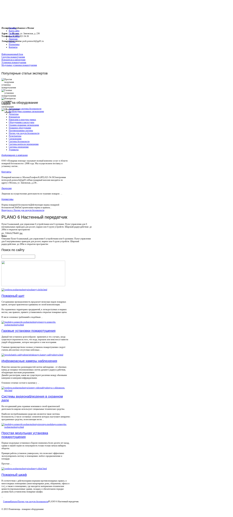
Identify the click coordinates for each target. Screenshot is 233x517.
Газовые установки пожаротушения (28, 331)
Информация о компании (14, 155)
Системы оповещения (19, 147)
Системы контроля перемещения (24, 144)
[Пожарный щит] (24, 289)
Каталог (14, 501)
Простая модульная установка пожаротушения (24, 435)
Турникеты (14, 149)
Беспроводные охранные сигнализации (26, 111)
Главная (6, 501)
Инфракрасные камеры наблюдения (29, 361)
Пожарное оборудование (20, 128)
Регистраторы (15, 136)
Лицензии (6, 188)
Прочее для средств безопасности (24, 133)
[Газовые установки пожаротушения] (35, 324)
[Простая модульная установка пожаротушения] (35, 427)
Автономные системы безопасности (25, 108)
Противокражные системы (21, 130)
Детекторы (14, 114)
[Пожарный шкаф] (24, 468)
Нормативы (7, 199)
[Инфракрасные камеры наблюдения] (32, 355)
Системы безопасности (19, 141)
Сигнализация (15, 138)
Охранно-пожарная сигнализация (24, 125)
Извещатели (14, 117)
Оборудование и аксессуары (21, 122)
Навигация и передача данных (22, 119)
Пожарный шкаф (14, 475)
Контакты (6, 172)
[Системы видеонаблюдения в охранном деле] (35, 390)
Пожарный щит (12, 296)
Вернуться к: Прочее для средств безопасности (22, 210)
